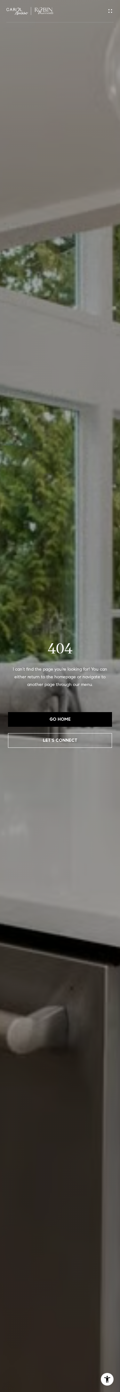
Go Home (60, 719)
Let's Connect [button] (60, 740)
